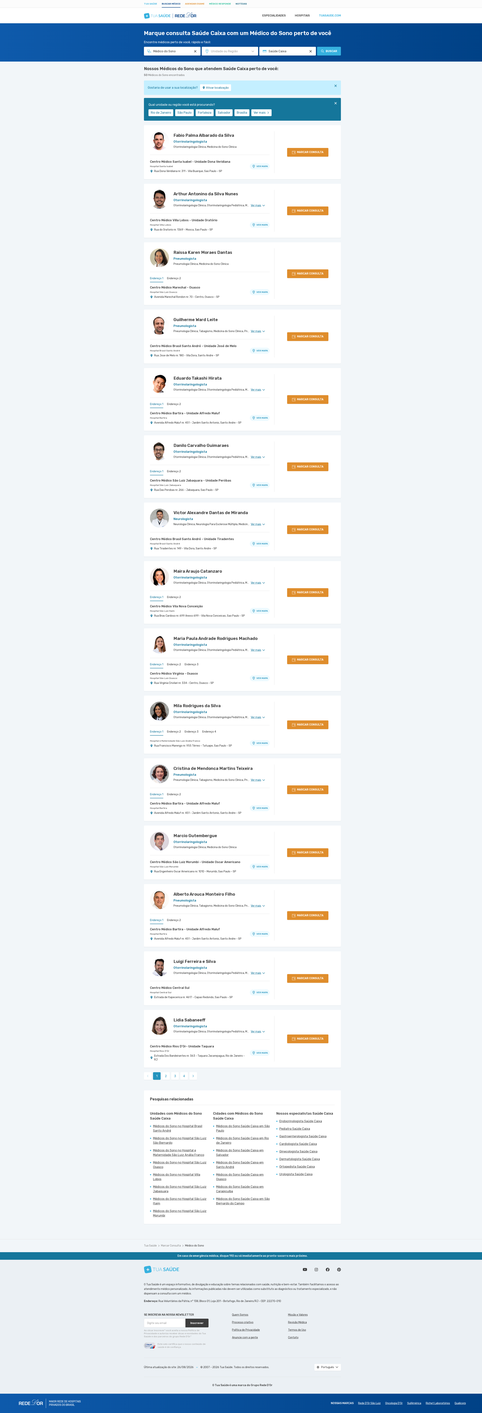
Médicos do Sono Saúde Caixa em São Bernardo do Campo (243, 1201)
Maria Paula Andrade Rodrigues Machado (215, 638)
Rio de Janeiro (161, 112)
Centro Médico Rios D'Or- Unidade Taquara (182, 1046)
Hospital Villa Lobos (160, 225)
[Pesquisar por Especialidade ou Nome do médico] (195, 51)
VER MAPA (262, 166)
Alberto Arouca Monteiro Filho (204, 894)
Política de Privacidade (246, 1330)
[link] (193, 1076)
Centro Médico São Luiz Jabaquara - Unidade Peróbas (190, 480)
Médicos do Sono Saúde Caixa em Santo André (240, 1165)
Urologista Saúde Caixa (295, 1174)
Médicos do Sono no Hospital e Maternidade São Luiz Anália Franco (178, 1153)
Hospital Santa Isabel (161, 166)
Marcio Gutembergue (195, 835)
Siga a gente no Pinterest (339, 1269)
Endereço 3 (191, 664)
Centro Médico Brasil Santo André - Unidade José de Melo (193, 346)
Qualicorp (460, 1403)
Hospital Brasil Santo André (165, 350)
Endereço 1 (156, 278)
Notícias (241, 3)
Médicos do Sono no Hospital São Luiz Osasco (179, 1165)
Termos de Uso (297, 1330)
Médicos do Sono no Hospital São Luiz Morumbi (179, 1213)
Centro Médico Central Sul (169, 988)
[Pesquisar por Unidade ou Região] (253, 51)
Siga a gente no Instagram (316, 1269)
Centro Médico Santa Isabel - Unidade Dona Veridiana (190, 161)
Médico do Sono (194, 1245)
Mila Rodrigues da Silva (197, 705)
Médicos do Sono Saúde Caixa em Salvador (240, 1153)
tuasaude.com (330, 15)
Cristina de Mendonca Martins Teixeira (213, 768)
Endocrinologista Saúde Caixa (300, 1121)
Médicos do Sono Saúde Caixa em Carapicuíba (240, 1189)
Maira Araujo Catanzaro (197, 571)
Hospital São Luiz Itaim (162, 611)
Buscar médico (171, 3)
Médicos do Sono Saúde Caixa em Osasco (240, 1177)
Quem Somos (240, 1314)
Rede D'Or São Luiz (369, 1403)
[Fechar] (335, 85)
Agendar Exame (195, 3)
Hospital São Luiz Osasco (163, 292)
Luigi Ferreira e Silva (194, 961)
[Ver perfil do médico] (159, 140)
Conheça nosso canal (305, 1269)
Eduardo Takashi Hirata (197, 378)
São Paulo (184, 112)
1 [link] (157, 1076)
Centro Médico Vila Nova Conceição (176, 606)
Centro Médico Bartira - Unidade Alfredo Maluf (185, 413)
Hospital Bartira (158, 418)
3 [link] (175, 1076)
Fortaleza (204, 112)
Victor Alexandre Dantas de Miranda (210, 512)
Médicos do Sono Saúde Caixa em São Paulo (243, 1128)
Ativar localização (217, 87)
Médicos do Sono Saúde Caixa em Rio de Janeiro (242, 1140)
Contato (293, 1337)
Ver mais (260, 112)
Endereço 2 (174, 278)
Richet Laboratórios (438, 1403)
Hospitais (302, 15)
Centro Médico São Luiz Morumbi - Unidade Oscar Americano (195, 862)
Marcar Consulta (171, 1245)
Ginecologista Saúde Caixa (298, 1151)
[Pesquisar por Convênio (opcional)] (310, 51)
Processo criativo (242, 1322)
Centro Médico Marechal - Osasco (175, 287)
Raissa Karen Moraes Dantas (202, 252)
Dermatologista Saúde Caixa (299, 1159)
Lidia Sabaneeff (189, 1020)
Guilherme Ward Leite (195, 319)
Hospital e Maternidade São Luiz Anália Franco (175, 741)
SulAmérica (414, 1403)
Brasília (242, 112)
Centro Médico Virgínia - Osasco (174, 673)
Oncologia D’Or (394, 1403)
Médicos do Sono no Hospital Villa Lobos (176, 1177)
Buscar (331, 51)
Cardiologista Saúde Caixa (298, 1144)
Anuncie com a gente (245, 1337)
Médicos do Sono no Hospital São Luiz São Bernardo (179, 1140)
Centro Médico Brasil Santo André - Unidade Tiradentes (192, 539)
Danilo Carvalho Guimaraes (201, 445)
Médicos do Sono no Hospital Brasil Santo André (177, 1128)
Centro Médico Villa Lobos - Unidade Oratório (183, 220)
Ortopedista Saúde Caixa (297, 1166)
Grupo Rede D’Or (262, 1385)
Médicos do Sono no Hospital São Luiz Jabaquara (179, 1189)
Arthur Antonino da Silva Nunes (205, 193)
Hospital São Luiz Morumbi (164, 866)
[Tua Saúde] (161, 1269)
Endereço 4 (209, 731)
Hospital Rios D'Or (159, 1051)
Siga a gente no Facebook (328, 1269)
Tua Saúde (150, 3)
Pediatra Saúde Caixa (294, 1129)
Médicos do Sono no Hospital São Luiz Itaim (179, 1201)
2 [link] (166, 1076)
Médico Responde (220, 3)
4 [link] (184, 1076)
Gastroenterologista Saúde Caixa (303, 1136)
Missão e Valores (298, 1314)
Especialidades (274, 15)
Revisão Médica (297, 1322)
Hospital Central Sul (160, 992)
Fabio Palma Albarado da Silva (203, 135)
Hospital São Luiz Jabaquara (165, 485)
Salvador (224, 112)
